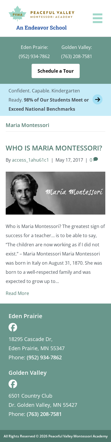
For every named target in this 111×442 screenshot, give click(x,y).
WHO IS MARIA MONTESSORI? (54, 147)
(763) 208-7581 (76, 56)
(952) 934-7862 (34, 56)
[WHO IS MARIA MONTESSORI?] (55, 192)
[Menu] (97, 18)
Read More (17, 293)
